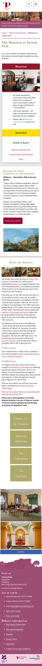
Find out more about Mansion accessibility (19, 392)
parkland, (15, 284)
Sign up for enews (13, 611)
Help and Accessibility (14, 629)
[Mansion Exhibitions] (21, 439)
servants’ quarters (9, 341)
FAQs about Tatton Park (16, 624)
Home (4, 33)
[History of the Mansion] (21, 421)
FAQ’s (21, 159)
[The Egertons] (21, 473)
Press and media (12, 616)
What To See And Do (17, 33)
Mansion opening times (22, 120)
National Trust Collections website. (21, 355)
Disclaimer (10, 644)
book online (22, 25)
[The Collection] (21, 456)
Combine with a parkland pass (21, 154)
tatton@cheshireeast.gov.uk (22, 606)
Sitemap (9, 634)
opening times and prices (12, 394)
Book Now (21, 132)
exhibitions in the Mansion (21, 367)
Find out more (13, 220)
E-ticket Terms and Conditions (18, 649)
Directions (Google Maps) (12, 588)
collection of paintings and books (15, 312)
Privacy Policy (11, 639)
